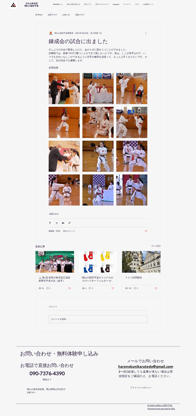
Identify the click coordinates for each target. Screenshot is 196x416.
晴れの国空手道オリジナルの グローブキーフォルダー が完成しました (98, 279)
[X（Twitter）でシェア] (56, 223)
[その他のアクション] (145, 33)
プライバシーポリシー (140, 387)
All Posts (38, 15)
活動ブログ (80, 15)
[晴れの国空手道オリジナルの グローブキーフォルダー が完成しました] (98, 262)
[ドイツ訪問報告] (141, 262)
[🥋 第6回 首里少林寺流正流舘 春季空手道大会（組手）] (54, 262)
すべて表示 (156, 246)
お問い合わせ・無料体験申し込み (59, 353)
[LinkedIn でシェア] (63, 223)
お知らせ (66, 15)
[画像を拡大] (64, 88)
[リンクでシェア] (69, 223)
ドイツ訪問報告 (133, 277)
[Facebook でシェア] (50, 223)
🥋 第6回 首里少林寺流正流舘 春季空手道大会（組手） (54, 279)
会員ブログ (52, 15)
